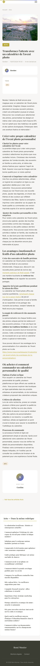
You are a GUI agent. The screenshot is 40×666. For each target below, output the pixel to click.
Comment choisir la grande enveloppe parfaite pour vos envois (18, 569)
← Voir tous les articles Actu (12, 500)
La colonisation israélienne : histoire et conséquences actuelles (18, 526)
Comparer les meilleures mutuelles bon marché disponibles (19, 576)
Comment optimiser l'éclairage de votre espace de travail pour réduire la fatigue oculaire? (19, 534)
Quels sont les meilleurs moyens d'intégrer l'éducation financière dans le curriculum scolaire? (19, 618)
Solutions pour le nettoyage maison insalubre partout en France (17, 542)
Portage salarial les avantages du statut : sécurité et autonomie (19, 604)
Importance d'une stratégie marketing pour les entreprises (18, 597)
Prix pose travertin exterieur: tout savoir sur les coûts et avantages (19, 610)
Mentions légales (16, 654)
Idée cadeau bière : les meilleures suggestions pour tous (17, 583)
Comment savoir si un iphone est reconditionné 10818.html (16, 563)
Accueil (4, 10)
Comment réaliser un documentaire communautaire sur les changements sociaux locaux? (18, 627)
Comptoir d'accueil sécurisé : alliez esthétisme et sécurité (17, 590)
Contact (27, 654)
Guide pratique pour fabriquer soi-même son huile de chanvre (19, 556)
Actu (10, 10)
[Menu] (36, 1)
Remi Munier (20, 647)
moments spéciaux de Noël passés (15, 273)
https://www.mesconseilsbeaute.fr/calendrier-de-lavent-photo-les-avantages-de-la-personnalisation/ (19, 355)
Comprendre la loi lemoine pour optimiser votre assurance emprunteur (20, 549)
